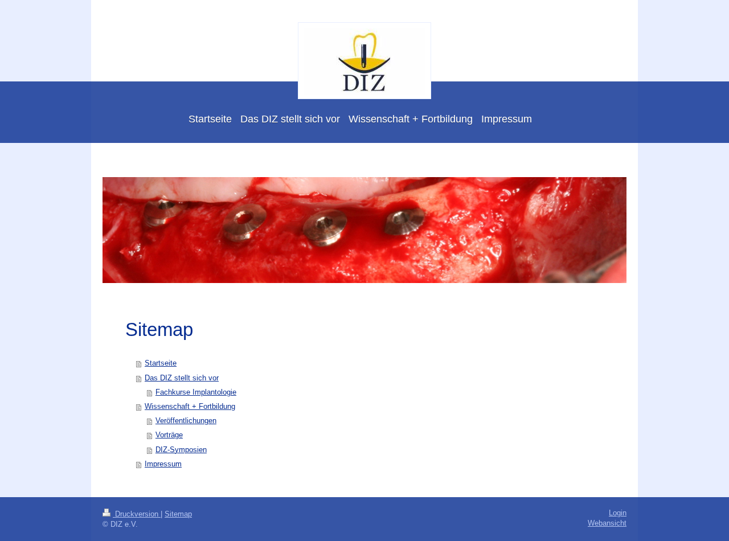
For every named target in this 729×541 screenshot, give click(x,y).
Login (617, 513)
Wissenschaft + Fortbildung (190, 407)
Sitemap (178, 514)
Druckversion (137, 514)
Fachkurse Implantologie (195, 392)
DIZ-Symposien (181, 450)
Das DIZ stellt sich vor (182, 378)
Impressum (163, 464)
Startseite (161, 363)
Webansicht (607, 523)
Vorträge (169, 435)
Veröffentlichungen (185, 421)
